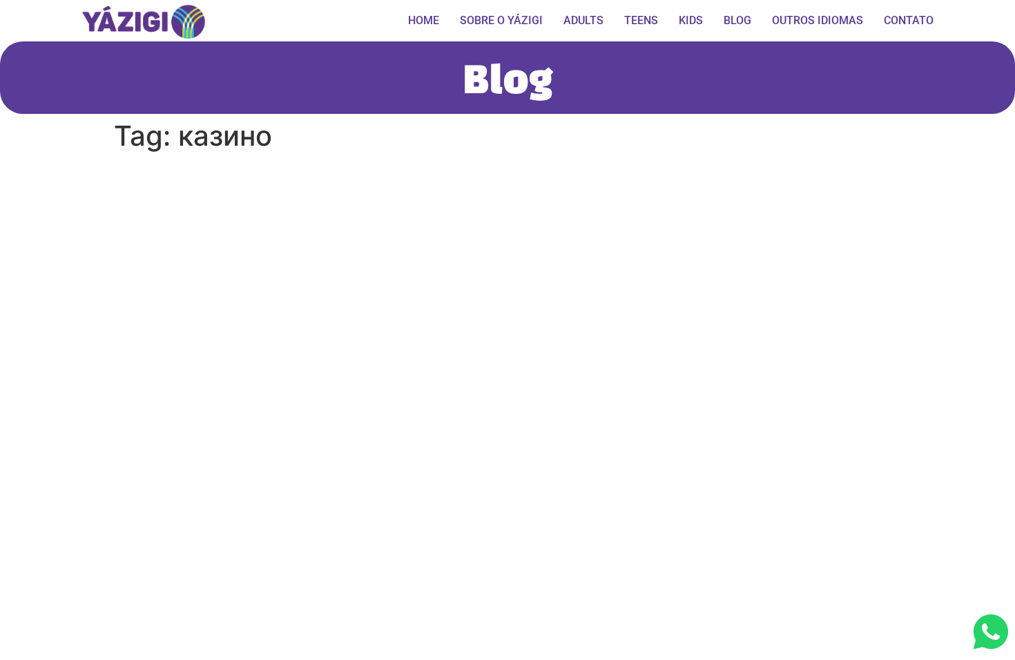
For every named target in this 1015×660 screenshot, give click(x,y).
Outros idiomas (817, 20)
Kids (691, 20)
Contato (909, 20)
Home (423, 20)
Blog (737, 20)
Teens (641, 20)
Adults (583, 20)
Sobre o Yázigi (501, 20)
